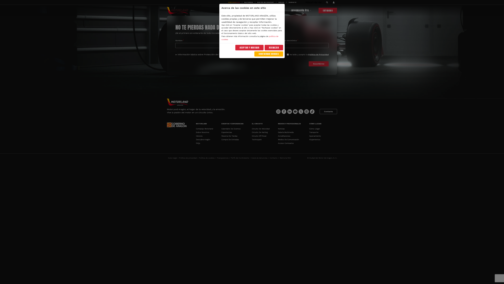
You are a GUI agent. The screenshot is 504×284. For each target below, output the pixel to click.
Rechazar (274, 47)
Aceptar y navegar (249, 47)
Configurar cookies (269, 54)
